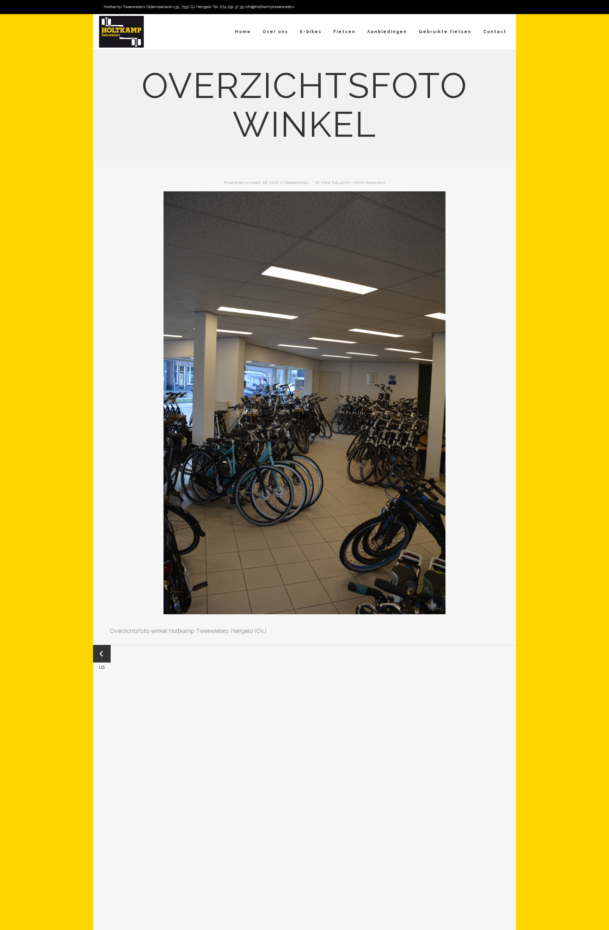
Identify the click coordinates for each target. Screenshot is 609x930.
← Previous (102, 654)
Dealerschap (296, 182)
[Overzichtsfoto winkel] (304, 404)
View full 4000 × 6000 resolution (353, 182)
